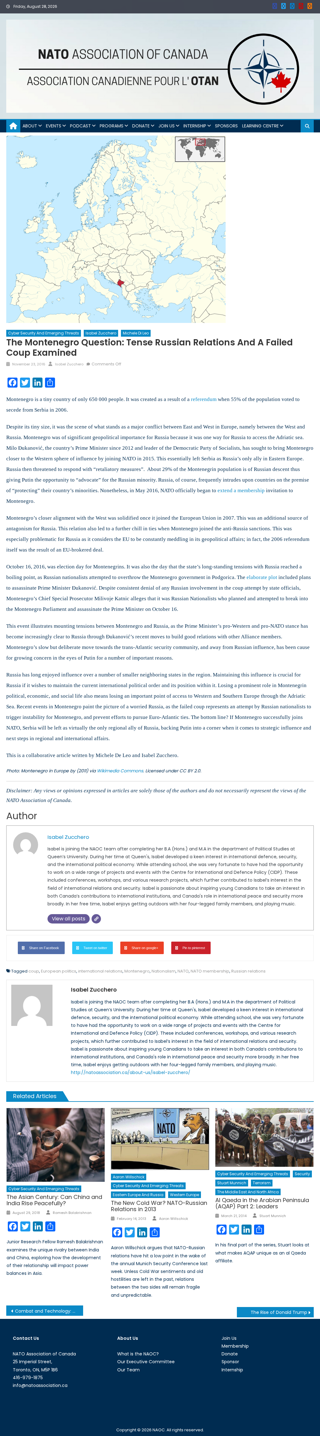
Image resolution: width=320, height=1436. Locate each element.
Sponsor (230, 1362)
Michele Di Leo (136, 333)
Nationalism (164, 971)
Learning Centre (260, 126)
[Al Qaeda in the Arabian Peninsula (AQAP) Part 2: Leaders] (264, 1137)
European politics (58, 971)
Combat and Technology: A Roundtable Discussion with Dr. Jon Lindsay (49, 1311)
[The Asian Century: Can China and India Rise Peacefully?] (56, 1145)
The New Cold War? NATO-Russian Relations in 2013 (159, 1206)
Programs (111, 126)
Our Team (128, 1370)
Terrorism (262, 1183)
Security (302, 1173)
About (29, 126)
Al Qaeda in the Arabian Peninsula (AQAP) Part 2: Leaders (262, 1203)
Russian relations (248, 971)
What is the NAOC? (138, 1354)
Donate (141, 126)
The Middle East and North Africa (248, 1192)
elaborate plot (262, 577)
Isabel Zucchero (101, 333)
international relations (100, 971)
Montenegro (137, 971)
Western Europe (184, 1194)
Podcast (80, 126)
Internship (194, 126)
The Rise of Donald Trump (279, 1312)
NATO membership (210, 971)
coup (33, 971)
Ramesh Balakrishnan (72, 1212)
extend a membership (241, 490)
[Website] (96, 918)
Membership (235, 1346)
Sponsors (226, 126)
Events (53, 126)
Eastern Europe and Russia (138, 1194)
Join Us (166, 126)
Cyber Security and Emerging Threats (43, 333)
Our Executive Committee (146, 1362)
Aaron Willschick (128, 1177)
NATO (183, 971)
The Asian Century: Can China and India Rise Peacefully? (54, 1200)
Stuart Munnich (231, 1183)
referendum (204, 399)
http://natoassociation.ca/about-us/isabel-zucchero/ (130, 1072)
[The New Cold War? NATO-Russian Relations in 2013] (160, 1139)
